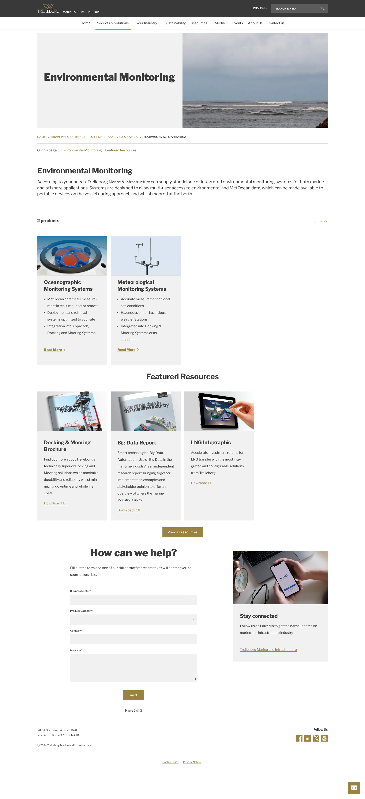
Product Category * (81, 610)
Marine (96, 137)
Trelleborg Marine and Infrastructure (268, 650)
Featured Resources (120, 150)
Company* (76, 630)
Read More (53, 350)
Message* (76, 650)
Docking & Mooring (123, 137)
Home (41, 137)
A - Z (323, 221)
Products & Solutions (68, 137)
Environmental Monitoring (81, 150)
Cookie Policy (170, 762)
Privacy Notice (192, 762)
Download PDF (56, 503)
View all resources (183, 532)
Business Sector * (80, 590)
